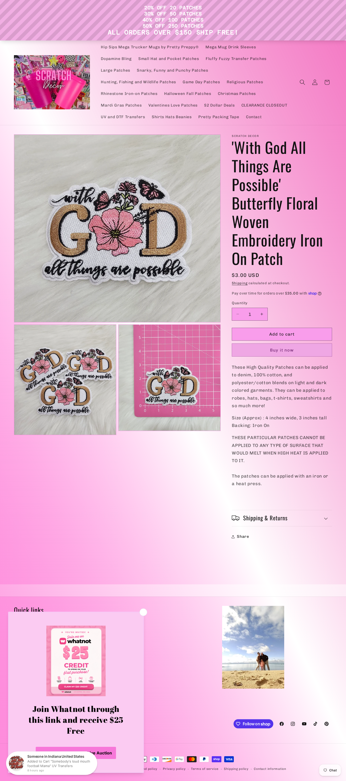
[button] (302, 82)
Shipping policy (236, 769)
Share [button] (243, 536)
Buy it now (282, 349)
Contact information (270, 769)
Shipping (239, 283)
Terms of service (205, 769)
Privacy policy (174, 769)
